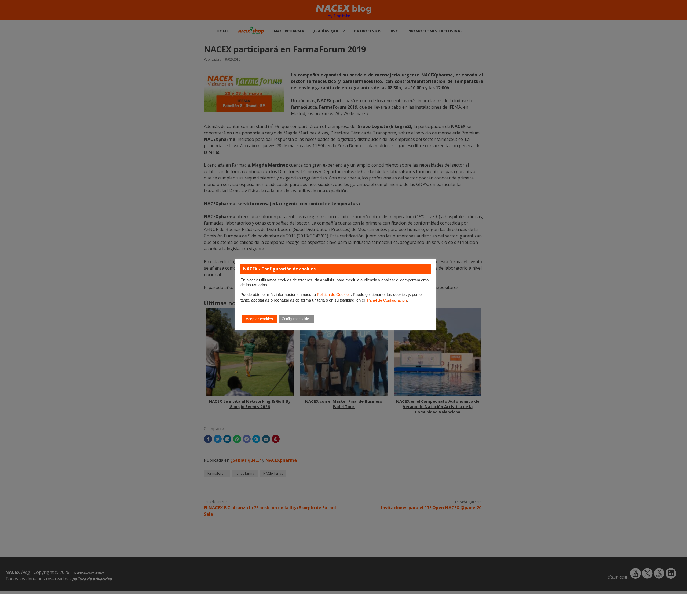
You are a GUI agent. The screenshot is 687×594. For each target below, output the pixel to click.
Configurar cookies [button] (296, 319)
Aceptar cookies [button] (259, 319)
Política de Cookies (334, 294)
